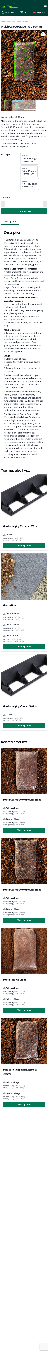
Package (5, 154)
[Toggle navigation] (45, 6)
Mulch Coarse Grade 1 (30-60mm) (21, 26)
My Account (10, 12)
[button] (43, 34)
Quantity (5, 197)
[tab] (10, 221)
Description (10, 221)
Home (3, 21)
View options (24, 545)
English (40, 12)
